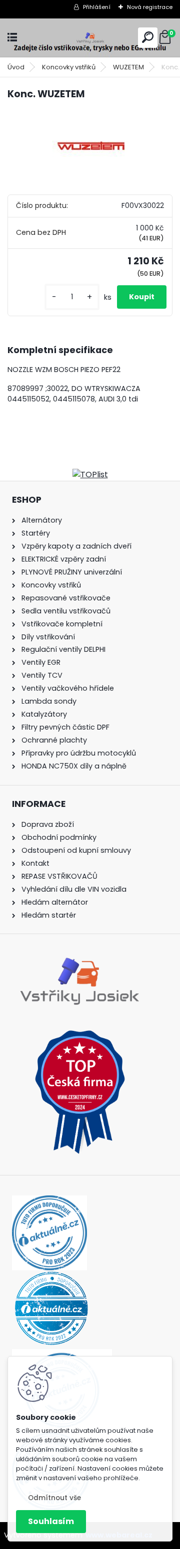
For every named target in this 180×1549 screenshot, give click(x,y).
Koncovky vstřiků (69, 67)
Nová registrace (149, 7)
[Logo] (90, 37)
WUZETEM (128, 67)
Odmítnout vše (54, 1498)
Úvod (16, 67)
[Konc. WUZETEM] (90, 146)
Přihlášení (96, 7)
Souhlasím (51, 1521)
